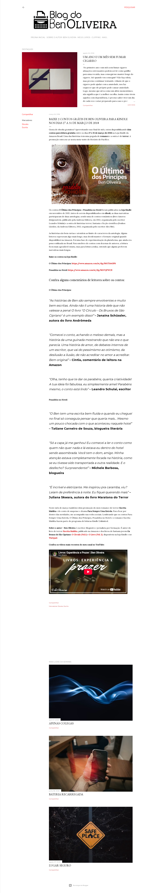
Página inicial (38, 37)
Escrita (25, 127)
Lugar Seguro (60, 865)
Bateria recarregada (66, 794)
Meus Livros (84, 37)
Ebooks (25, 124)
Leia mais (131, 105)
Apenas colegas (61, 723)
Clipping (96, 37)
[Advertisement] (78, 637)
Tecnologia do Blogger (80, 885)
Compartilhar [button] (88, 105)
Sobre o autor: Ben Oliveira (61, 37)
